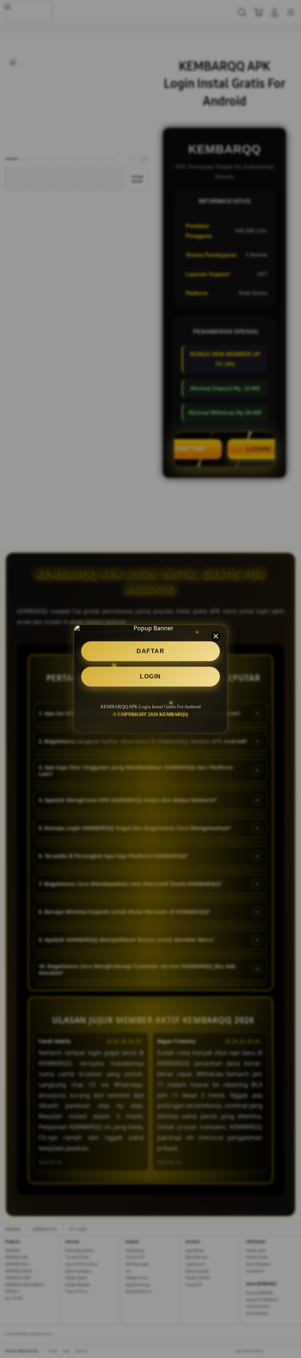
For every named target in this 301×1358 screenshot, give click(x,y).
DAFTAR (150, 651)
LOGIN (150, 676)
